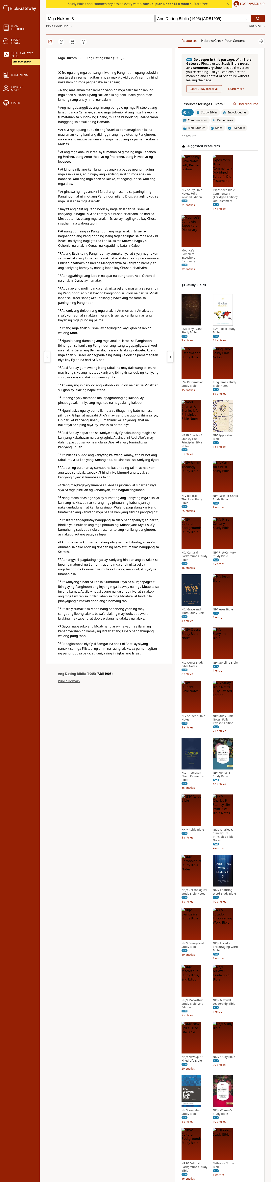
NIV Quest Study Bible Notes (192, 664)
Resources (189, 40)
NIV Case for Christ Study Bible (225, 497)
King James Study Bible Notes (224, 384)
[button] (248, 4)
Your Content (235, 40)
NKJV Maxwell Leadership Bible (224, 1001)
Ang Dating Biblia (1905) (77, 674)
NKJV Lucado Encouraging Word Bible (225, 946)
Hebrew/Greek (212, 40)
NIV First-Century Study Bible (224, 554)
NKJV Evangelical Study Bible (193, 945)
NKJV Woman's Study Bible (222, 1112)
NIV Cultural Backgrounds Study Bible (194, 556)
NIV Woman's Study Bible (222, 774)
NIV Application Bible (223, 437)
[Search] (258, 18)
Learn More (236, 89)
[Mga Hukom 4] (170, 356)
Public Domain (69, 681)
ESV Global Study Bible (224, 330)
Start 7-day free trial (204, 89)
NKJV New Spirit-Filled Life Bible (193, 1058)
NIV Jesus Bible (223, 609)
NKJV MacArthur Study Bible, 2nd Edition (192, 1003)
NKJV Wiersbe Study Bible (191, 1112)
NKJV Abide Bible (193, 829)
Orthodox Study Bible (223, 1165)
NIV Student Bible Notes (193, 717)
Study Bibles (196, 285)
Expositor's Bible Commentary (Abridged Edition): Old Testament (225, 195)
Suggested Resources (203, 146)
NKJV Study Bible (224, 1057)
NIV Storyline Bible (225, 663)
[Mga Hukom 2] (47, 356)
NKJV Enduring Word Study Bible (224, 891)
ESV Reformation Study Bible (193, 384)
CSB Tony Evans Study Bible (192, 330)
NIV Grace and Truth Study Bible (193, 611)
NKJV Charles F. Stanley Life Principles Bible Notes (223, 835)
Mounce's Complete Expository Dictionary (188, 256)
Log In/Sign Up (252, 4)
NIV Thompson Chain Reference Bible (193, 776)
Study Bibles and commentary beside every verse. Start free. (138, 4)
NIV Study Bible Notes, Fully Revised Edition (192, 193)
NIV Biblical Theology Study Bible (192, 499)
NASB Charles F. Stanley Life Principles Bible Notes (192, 441)
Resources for (203, 104)
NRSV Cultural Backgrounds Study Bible (194, 1167)
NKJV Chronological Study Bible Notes (194, 891)
